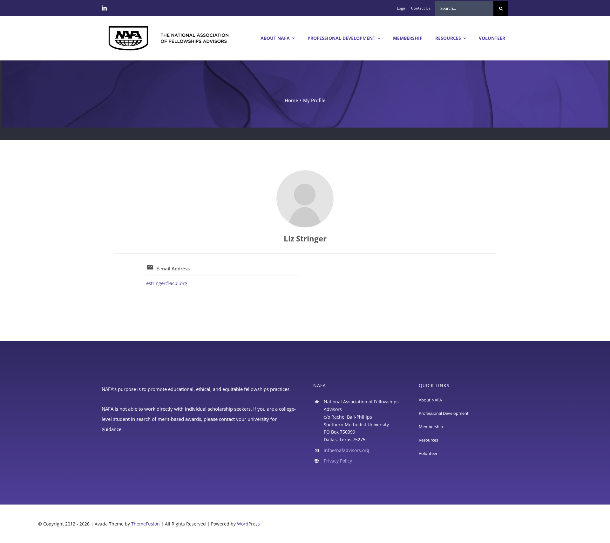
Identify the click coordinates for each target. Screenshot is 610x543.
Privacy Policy (338, 461)
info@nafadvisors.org (346, 450)
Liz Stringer (305, 238)
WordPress (248, 524)
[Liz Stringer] (305, 199)
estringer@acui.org (166, 283)
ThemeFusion (145, 524)
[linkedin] (104, 7)
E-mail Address (173, 268)
